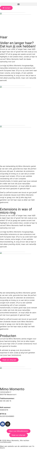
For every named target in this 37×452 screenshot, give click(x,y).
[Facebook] (2, 424)
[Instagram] (7, 424)
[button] (18, 4)
